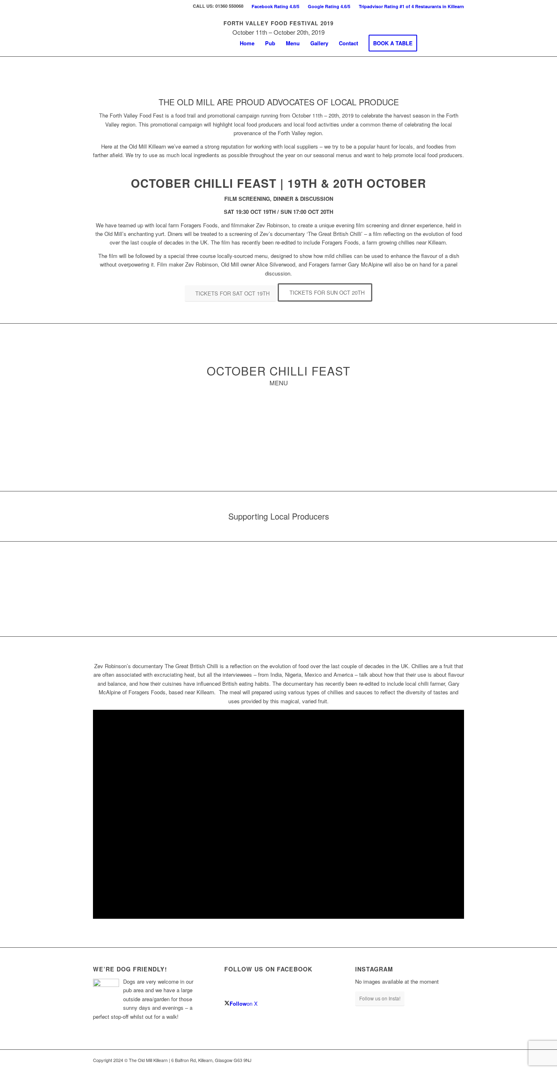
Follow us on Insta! (379, 998)
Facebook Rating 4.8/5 (275, 6)
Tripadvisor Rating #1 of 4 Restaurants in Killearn (411, 6)
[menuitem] (276, 6)
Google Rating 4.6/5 (329, 6)
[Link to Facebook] (446, 43)
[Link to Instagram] (458, 43)
